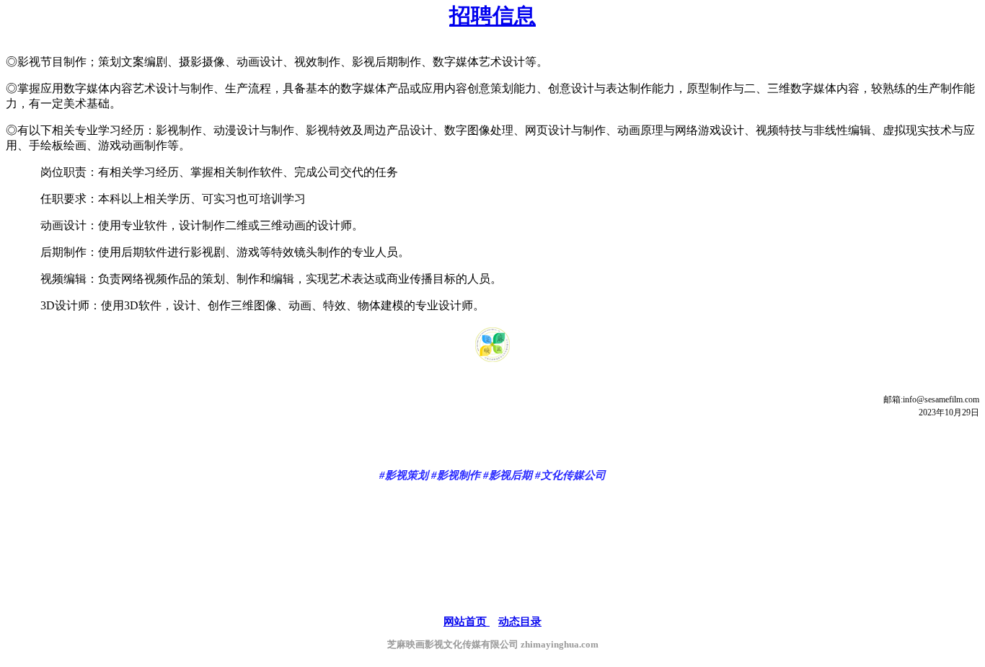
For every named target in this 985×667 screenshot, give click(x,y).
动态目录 (520, 621)
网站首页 (466, 621)
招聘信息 (492, 15)
